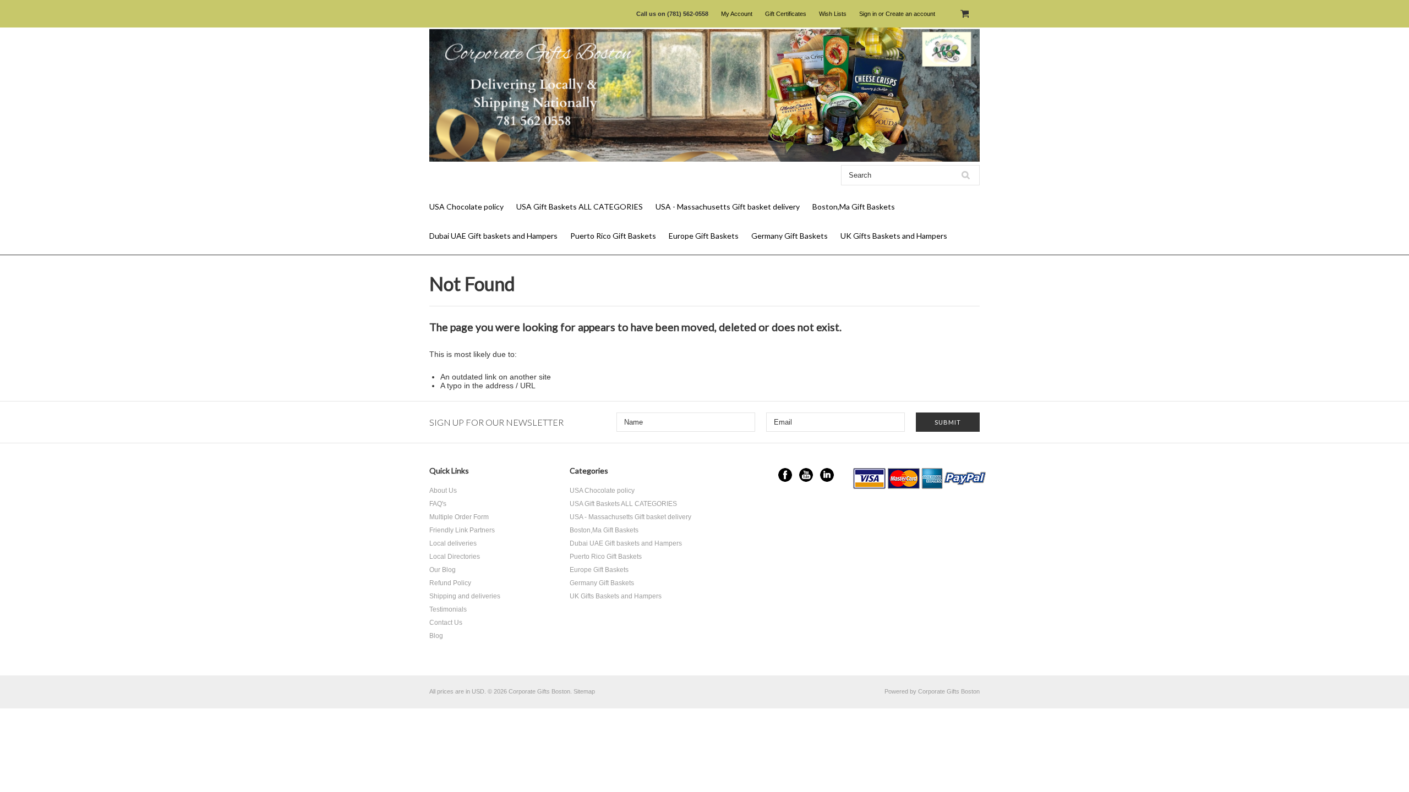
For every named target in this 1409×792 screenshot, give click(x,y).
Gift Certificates (785, 13)
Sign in (868, 13)
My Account (736, 13)
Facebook (785, 475)
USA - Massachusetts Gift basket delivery (728, 206)
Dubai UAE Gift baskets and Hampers (493, 235)
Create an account (910, 13)
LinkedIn (827, 475)
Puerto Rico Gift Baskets (613, 235)
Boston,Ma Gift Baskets (853, 206)
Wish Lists (833, 13)
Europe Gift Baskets (704, 235)
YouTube (806, 475)
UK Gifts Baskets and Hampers (893, 235)
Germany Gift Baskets (789, 235)
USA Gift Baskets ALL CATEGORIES (579, 206)
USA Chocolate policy (466, 206)
